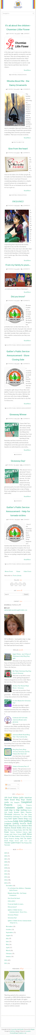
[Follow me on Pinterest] (16, 584)
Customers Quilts (13, 807)
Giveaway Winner (18, 414)
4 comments (26, 205)
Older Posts (27, 571)
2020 (5, 862)
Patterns (12, 832)
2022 (5, 856)
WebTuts (12, 1031)
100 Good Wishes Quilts (14, 797)
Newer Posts (9, 571)
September (9, 932)
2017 (5, 871)
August (8, 935)
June (7, 941)
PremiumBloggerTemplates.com (18, 1033)
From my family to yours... (18, 265)
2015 (5, 877)
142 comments (26, 465)
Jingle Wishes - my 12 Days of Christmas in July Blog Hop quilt (22, 656)
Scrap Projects (9, 838)
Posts (9, 785)
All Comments (11, 788)
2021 (5, 859)
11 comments (26, 89)
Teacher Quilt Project (12, 843)
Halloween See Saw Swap (22, 814)
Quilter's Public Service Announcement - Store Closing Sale (18, 355)
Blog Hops (20, 800)
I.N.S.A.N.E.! (18, 201)
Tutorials (7, 845)
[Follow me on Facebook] (12, 584)
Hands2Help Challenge (11, 816)
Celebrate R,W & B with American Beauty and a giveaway (20, 720)
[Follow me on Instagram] (20, 584)
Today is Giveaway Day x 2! (21, 766)
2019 (5, 865)
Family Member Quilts (16, 812)
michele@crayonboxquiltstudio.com (15, 610)
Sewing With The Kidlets (23, 838)
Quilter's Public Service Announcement (18, 345)
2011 (5, 963)
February (9, 953)
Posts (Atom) (17, 575)
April (7, 947)
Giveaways (19, 454)
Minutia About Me (18, 142)
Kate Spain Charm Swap (18, 818)
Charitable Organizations (19, 74)
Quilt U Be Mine (9, 836)
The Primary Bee (26, 843)
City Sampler (15, 802)
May (7, 944)
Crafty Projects (25, 805)
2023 (5, 853)
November (9, 926)
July (7, 938)
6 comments (26, 300)
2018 (5, 868)
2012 (5, 960)
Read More (27, 70)
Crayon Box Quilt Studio (17, 1029)
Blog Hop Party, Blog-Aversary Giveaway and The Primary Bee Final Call (21, 751)
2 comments (26, 152)
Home (18, 571)
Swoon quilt (19, 841)
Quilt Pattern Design (16, 834)
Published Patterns (22, 832)
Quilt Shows (27, 834)
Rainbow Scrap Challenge (23, 836)
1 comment (26, 33)
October (8, 929)
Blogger (33, 1029)
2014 (5, 880)
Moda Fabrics (17, 826)
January (8, 956)
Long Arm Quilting (22, 820)
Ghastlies (29, 812)
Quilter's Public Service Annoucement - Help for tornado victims (18, 511)
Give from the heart (18, 148)
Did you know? (18, 296)
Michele (11, 33)
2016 (5, 874)
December (9, 885)
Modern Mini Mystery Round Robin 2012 (18, 826)
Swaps (11, 841)
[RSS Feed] (24, 584)
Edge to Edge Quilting (18, 810)
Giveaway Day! (18, 461)
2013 (5, 883)
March (8, 950)
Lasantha (28, 1031)
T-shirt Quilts (28, 840)
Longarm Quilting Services (15, 823)
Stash (6, 841)
